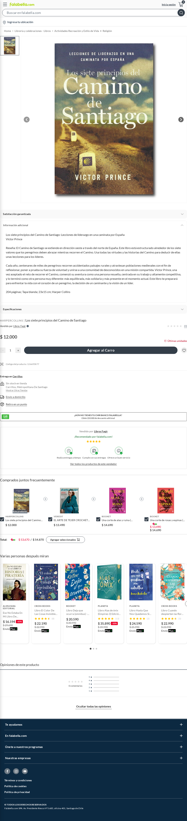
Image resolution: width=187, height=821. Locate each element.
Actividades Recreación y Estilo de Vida (76, 30)
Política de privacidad (17, 792)
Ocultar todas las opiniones (93, 706)
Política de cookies (15, 786)
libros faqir (101, 431)
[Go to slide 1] (90, 649)
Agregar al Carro (101, 350)
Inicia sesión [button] (169, 4)
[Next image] (181, 119)
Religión (107, 30)
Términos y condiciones (18, 780)
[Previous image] (27, 119)
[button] (93, 13)
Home (7, 30)
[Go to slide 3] (96, 648)
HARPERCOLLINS (11, 320)
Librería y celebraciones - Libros (33, 30)
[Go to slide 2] (93, 648)
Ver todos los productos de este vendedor (93, 463)
